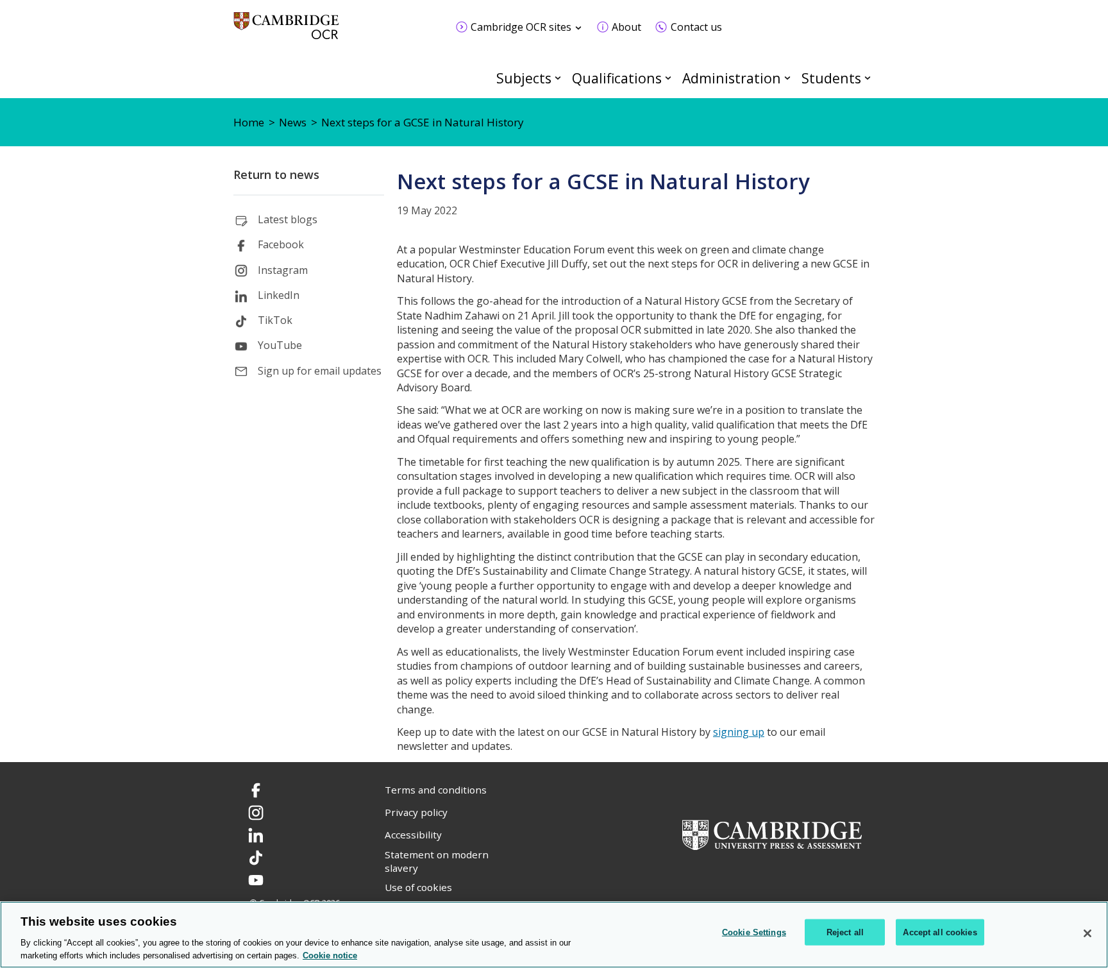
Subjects (523, 78)
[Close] (1087, 933)
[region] (554, 934)
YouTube (280, 345)
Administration (731, 78)
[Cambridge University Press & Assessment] (772, 833)
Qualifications (617, 78)
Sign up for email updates (320, 371)
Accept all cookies (940, 932)
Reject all (845, 932)
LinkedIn (278, 295)
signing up (738, 732)
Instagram (283, 270)
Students (831, 78)
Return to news (276, 174)
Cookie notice (330, 955)
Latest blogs (287, 219)
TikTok (275, 320)
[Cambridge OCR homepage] (286, 31)
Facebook (281, 244)
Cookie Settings (754, 932)
